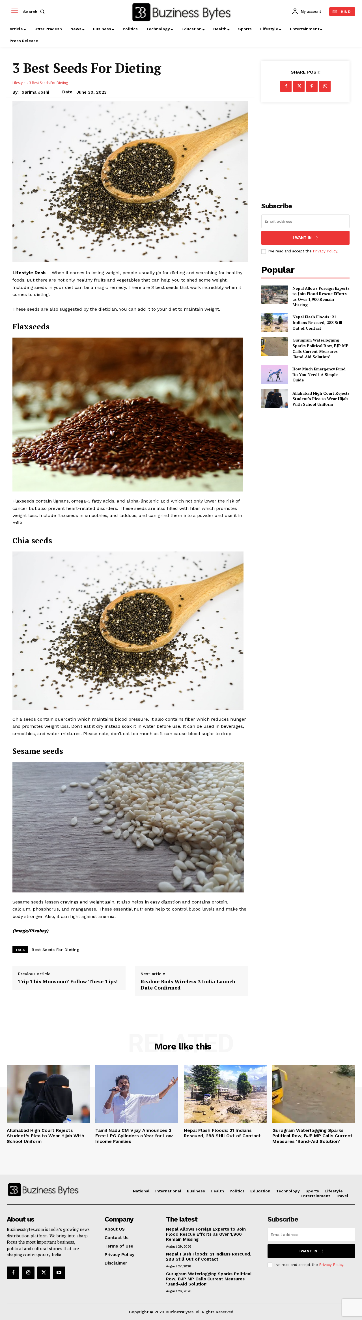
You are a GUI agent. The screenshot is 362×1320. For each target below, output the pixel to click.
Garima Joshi (35, 92)
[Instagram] (28, 1273)
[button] (35, 12)
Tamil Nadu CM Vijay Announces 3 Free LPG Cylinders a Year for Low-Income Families (135, 1136)
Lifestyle (18, 82)
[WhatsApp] (325, 86)
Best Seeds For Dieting (55, 949)
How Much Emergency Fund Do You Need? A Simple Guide (319, 374)
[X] (299, 86)
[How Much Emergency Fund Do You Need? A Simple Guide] (274, 374)
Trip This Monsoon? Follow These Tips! (68, 981)
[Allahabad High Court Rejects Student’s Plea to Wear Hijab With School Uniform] (274, 398)
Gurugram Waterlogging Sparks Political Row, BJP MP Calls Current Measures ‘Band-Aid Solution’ (320, 348)
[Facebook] (286, 86)
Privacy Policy (325, 251)
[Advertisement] (305, 149)
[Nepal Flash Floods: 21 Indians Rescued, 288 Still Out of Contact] (274, 322)
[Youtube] (59, 1273)
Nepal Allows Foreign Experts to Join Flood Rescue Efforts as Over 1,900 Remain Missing (321, 297)
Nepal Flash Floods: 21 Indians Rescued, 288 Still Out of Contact (317, 322)
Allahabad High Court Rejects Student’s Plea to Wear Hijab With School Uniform (321, 398)
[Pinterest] (312, 86)
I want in (302, 237)
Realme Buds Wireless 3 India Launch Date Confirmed (188, 984)
